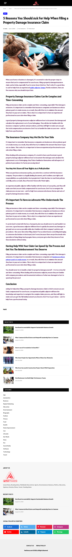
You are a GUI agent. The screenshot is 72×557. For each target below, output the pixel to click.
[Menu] (5, 3)
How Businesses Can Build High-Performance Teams (30, 378)
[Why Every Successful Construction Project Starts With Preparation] (8, 370)
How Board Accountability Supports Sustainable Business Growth (34, 327)
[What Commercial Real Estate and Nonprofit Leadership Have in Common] (8, 340)
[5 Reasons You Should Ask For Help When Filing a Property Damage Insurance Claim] (36, 54)
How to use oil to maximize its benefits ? (27, 348)
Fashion (5, 416)
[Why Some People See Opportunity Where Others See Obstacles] (8, 360)
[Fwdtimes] (36, 3)
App (4, 395)
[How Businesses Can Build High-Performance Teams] (8, 380)
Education (6, 407)
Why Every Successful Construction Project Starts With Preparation (35, 368)
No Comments (22, 28)
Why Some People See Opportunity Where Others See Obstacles (34, 358)
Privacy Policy (41, 546)
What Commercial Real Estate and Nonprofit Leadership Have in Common (36, 337)
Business (5, 401)
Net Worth (6, 437)
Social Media (7, 446)
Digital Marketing (8, 404)
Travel (5, 455)
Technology (6, 452)
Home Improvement (9, 428)
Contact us (30, 546)
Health (5, 425)
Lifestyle (5, 434)
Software (6, 449)
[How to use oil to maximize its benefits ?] (8, 350)
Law (4, 431)
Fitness (5, 419)
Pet (4, 443)
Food (4, 422)
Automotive (6, 398)
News (5, 13)
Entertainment (7, 410)
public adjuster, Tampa (37, 88)
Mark (6, 28)
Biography (6, 413)
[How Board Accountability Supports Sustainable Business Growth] (8, 329)
